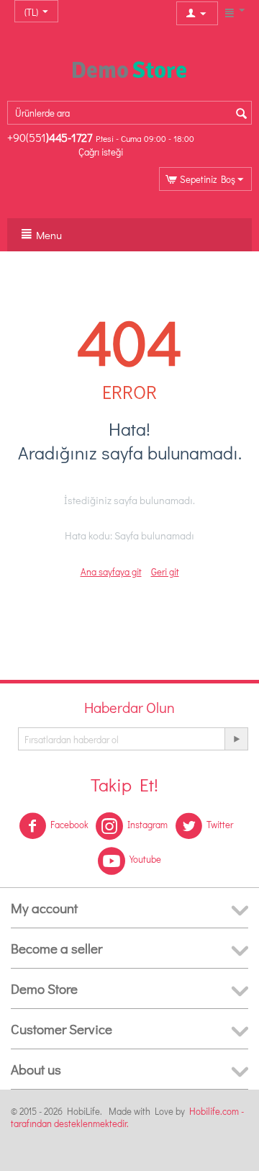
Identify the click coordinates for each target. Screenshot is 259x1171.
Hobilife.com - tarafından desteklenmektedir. (127, 1117)
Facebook (69, 824)
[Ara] (241, 113)
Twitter (219, 824)
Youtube (145, 859)
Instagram (147, 824)
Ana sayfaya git (111, 571)
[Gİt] (235, 739)
